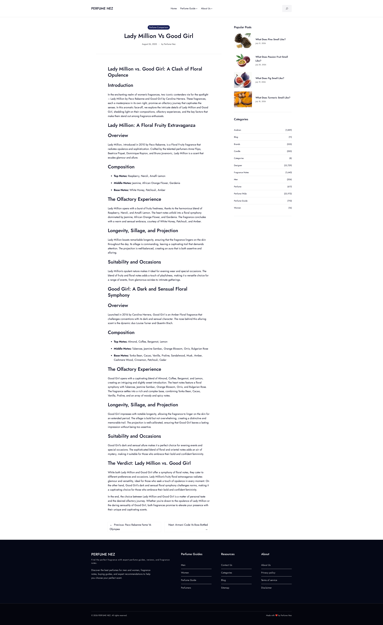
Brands (237, 144)
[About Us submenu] (211, 8)
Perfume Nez (169, 44)
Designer (238, 165)
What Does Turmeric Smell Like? (273, 97)
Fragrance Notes (241, 172)
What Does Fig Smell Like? (270, 78)
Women (237, 207)
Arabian (237, 129)
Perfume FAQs (240, 193)
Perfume (237, 186)
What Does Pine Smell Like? (271, 39)
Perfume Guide (240, 200)
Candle (237, 151)
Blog (236, 136)
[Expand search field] (287, 8)
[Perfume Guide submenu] (196, 8)
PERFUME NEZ (102, 8)
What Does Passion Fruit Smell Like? (272, 58)
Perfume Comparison (158, 27)
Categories (239, 158)
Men (236, 179)
